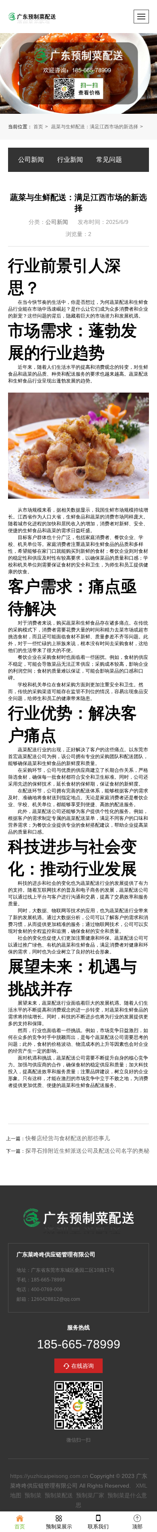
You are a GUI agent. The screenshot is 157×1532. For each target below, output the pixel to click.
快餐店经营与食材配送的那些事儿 (67, 1138)
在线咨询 (82, 1366)
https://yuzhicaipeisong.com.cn (49, 1476)
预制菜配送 (59, 1495)
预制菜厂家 (90, 1495)
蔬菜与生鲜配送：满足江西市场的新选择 (94, 127)
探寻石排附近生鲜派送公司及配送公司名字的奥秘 (87, 1150)
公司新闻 (31, 159)
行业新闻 (70, 159)
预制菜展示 (59, 1527)
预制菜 (33, 1495)
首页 (38, 127)
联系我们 (98, 1527)
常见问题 (109, 159)
